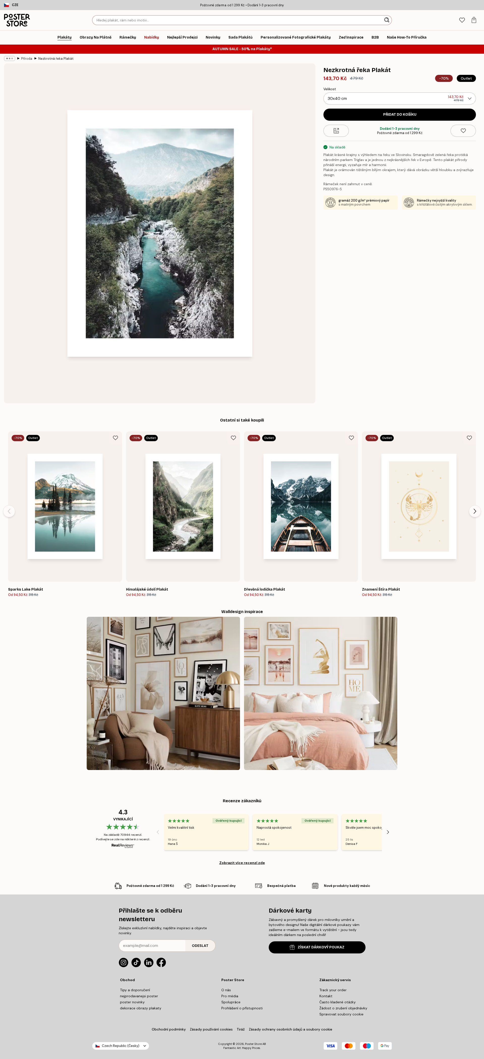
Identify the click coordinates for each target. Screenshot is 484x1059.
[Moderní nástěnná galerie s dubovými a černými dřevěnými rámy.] (163, 693)
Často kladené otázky (337, 1002)
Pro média (229, 996)
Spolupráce (230, 1002)
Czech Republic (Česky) (120, 1046)
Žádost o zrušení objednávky (343, 1008)
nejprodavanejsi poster (139, 996)
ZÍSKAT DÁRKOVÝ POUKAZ (321, 947)
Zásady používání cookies (211, 1029)
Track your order (333, 990)
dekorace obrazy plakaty (140, 1008)
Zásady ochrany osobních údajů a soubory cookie (290, 1029)
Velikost (329, 89)
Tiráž (241, 1029)
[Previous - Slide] (9, 511)
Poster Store (253, 1044)
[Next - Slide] (475, 511)
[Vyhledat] (387, 20)
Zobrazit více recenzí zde (242, 862)
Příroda (26, 58)
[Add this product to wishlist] (463, 131)
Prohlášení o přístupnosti (242, 1008)
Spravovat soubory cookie (341, 1014)
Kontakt (325, 996)
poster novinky (132, 1002)
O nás (226, 990)
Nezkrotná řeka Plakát (56, 58)
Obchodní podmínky (169, 1029)
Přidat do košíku (399, 114)
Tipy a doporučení (135, 990)
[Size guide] (336, 131)
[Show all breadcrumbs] (9, 58)
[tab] (462, 20)
